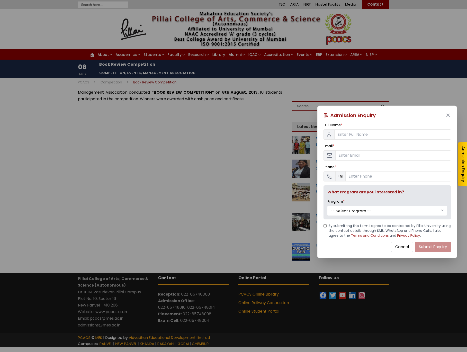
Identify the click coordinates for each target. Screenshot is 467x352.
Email (328, 146)
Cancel (402, 247)
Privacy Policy (408, 235)
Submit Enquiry (433, 247)
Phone (329, 166)
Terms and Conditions (370, 235)
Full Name (332, 125)
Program (336, 201)
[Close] (448, 115)
